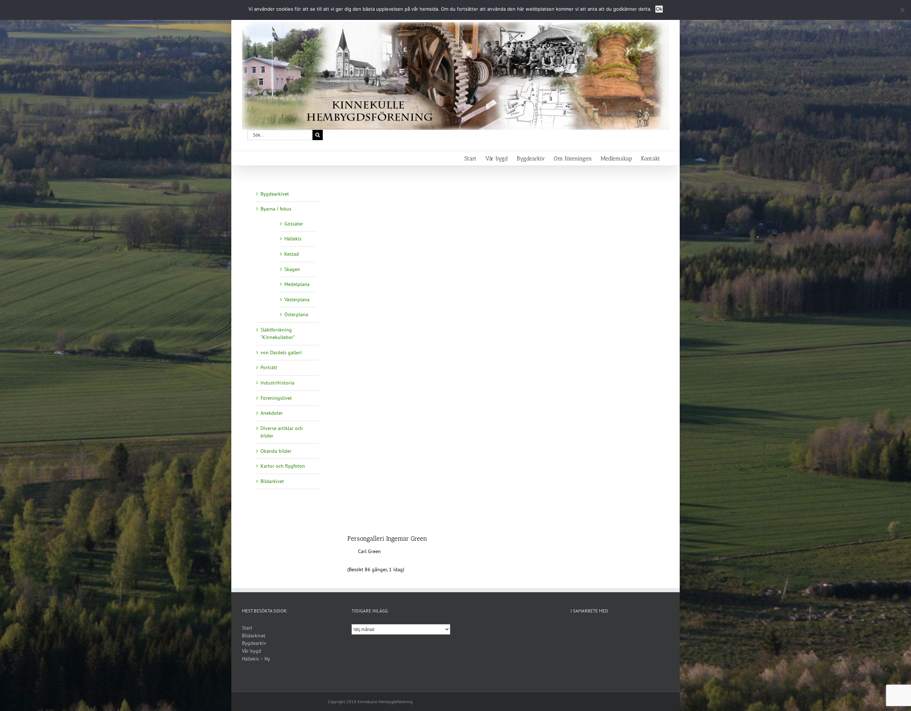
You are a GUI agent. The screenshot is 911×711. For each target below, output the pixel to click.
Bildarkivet (272, 481)
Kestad (291, 254)
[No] (902, 10)
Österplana (296, 314)
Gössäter (293, 224)
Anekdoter (271, 413)
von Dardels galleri (281, 352)
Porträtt (268, 367)
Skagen (292, 269)
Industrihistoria (277, 383)
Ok (659, 9)
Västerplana (297, 299)
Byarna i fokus (275, 209)
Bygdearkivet (274, 194)
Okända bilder (275, 451)
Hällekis (292, 238)
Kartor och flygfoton (282, 466)
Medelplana (297, 284)
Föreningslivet (276, 398)
